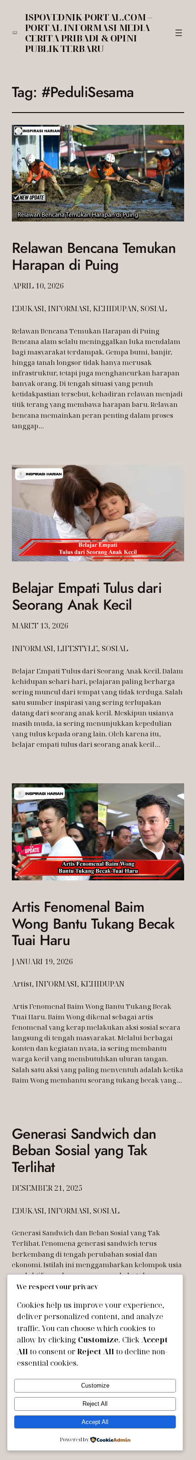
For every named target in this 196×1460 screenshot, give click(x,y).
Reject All (95, 1403)
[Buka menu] (178, 32)
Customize (95, 1385)
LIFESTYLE (77, 648)
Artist (22, 984)
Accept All (95, 1422)
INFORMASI (68, 308)
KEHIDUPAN (115, 308)
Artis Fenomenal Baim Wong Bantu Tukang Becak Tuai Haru (93, 923)
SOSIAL (153, 308)
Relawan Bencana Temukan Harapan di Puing (93, 256)
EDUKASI (28, 308)
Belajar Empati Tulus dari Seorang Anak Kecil (86, 596)
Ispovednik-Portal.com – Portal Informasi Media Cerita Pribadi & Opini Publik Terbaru (88, 33)
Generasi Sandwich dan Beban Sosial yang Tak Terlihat (84, 1150)
